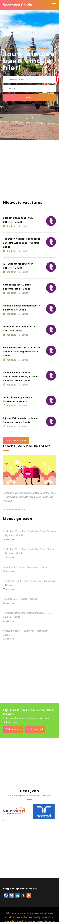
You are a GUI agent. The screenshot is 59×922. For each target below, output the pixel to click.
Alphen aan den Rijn (31, 917)
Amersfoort (48, 917)
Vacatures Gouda (17, 5)
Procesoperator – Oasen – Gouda (20, 599)
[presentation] (3, 821)
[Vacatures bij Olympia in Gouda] (14, 811)
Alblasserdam (36, 913)
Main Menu (54, 5)
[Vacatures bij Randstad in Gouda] (44, 811)
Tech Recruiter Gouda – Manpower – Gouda (25, 567)
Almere (16, 917)
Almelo (8, 917)
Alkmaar (48, 913)
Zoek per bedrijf (35, 729)
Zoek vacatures (13, 729)
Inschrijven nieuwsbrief (14, 509)
